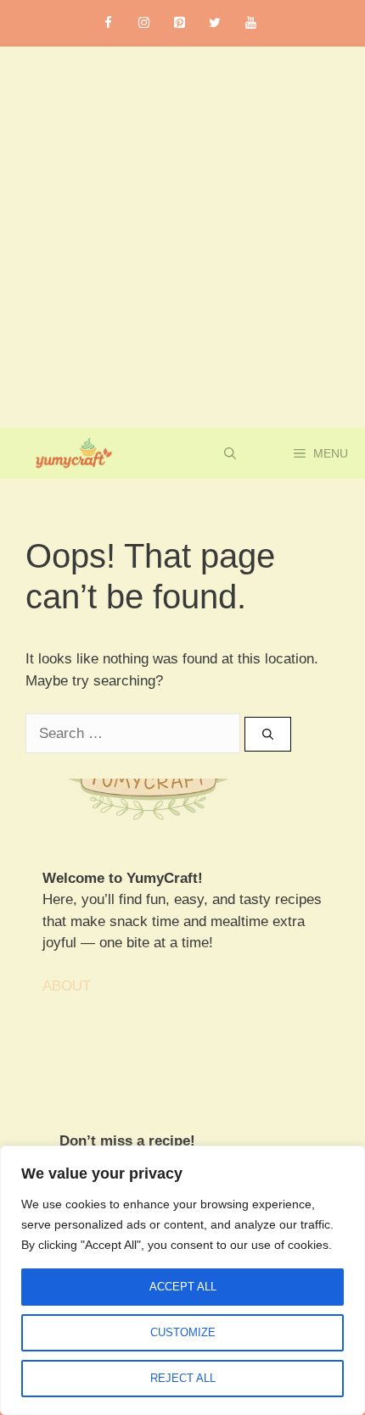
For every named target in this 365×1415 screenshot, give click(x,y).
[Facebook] (107, 23)
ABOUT (66, 986)
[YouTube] (250, 23)
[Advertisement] (182, 237)
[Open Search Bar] (230, 453)
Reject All (183, 1378)
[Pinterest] (179, 23)
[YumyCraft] (70, 453)
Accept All (182, 1286)
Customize (183, 1332)
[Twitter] (214, 23)
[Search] (267, 734)
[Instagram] (143, 23)
